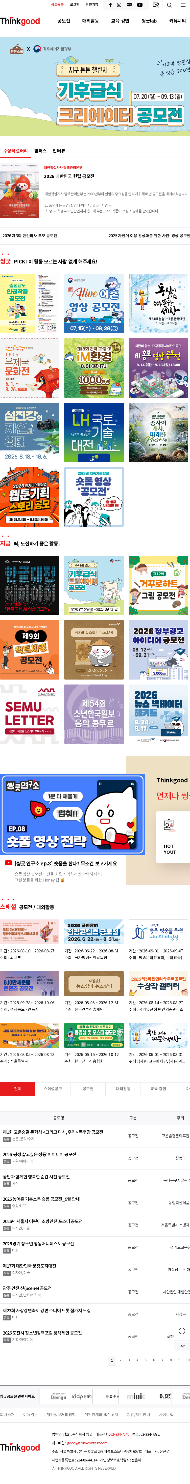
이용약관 (30, 1415)
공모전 (63, 21)
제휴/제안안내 (138, 1415)
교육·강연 (120, 21)
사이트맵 (166, 1415)
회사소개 (7, 1415)
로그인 (74, 5)
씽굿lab (149, 21)
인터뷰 (59, 151)
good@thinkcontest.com (87, 1443)
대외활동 (90, 21)
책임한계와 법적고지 (101, 1415)
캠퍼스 (40, 151)
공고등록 (57, 4)
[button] (114, 128)
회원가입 (92, 5)
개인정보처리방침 (61, 1415)
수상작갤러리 (15, 151)
